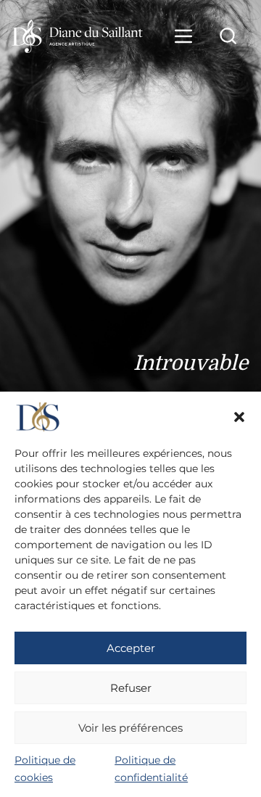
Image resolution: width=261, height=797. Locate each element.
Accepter (131, 648)
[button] (239, 417)
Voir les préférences (130, 728)
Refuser (131, 688)
